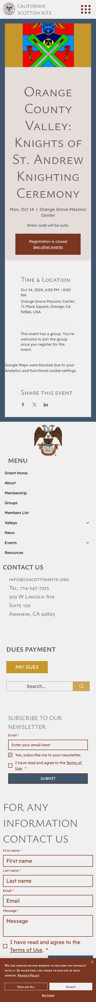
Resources (14, 552)
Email (13, 735)
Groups (11, 502)
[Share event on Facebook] (23, 404)
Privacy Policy (28, 975)
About (10, 482)
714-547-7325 (34, 587)
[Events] (88, 543)
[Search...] (81, 686)
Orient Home (16, 473)
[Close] (89, 964)
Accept (71, 986)
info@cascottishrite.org (39, 579)
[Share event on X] (34, 404)
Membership (16, 493)
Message (11, 911)
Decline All (26, 986)
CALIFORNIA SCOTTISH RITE (34, 9)
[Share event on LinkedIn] (46, 404)
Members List (17, 512)
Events (11, 542)
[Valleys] (88, 523)
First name (12, 850)
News (10, 532)
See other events (48, 247)
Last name (12, 870)
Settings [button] (48, 995)
